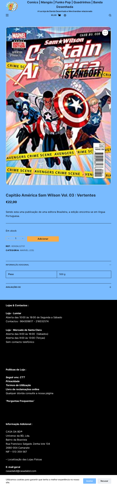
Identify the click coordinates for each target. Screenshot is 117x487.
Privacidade (13, 381)
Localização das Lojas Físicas (24, 459)
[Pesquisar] (110, 15)
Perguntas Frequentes (20, 400)
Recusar (104, 481)
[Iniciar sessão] (65, 15)
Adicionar (43, 238)
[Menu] (7, 15)
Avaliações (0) (13, 287)
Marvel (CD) (27, 250)
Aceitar (89, 481)
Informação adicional (17, 265)
